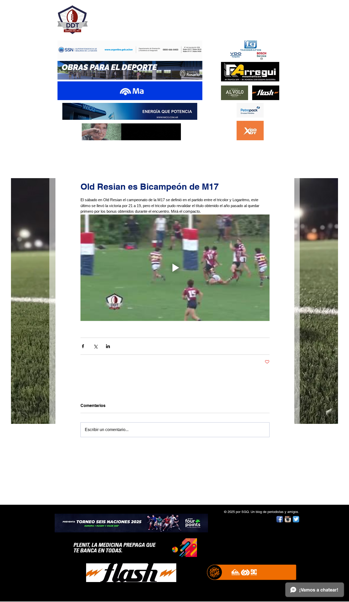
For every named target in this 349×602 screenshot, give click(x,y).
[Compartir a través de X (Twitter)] (95, 346)
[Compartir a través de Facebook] (82, 346)
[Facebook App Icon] (279, 519)
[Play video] (175, 267)
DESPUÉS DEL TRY (126, 17)
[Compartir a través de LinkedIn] (108, 346)
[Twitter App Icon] (296, 519)
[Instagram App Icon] (288, 519)
